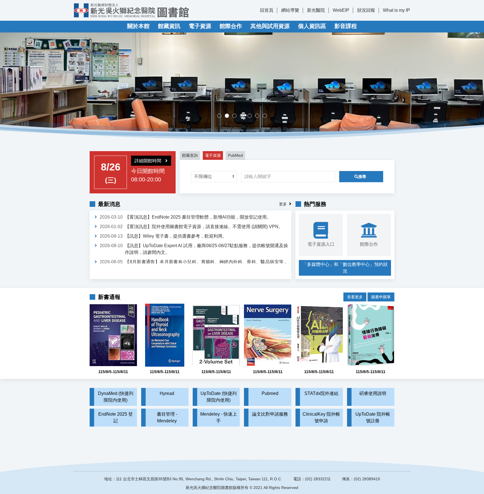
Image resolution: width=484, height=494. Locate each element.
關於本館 (138, 26)
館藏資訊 (169, 26)
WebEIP (341, 10)
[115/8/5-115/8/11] (113, 335)
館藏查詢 (190, 155)
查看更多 (355, 297)
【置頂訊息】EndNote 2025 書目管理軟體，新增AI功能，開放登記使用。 (198, 217)
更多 (283, 204)
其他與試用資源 (270, 26)
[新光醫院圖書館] (131, 10)
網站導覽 (290, 10)
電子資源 (200, 26)
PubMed (235, 155)
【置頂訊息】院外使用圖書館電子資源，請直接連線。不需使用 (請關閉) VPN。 (204, 226)
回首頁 (266, 10)
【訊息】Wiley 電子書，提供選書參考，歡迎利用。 (176, 236)
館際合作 (231, 26)
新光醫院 (316, 10)
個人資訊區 (312, 26)
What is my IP (396, 10)
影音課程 (345, 26)
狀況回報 (366, 10)
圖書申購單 (381, 297)
